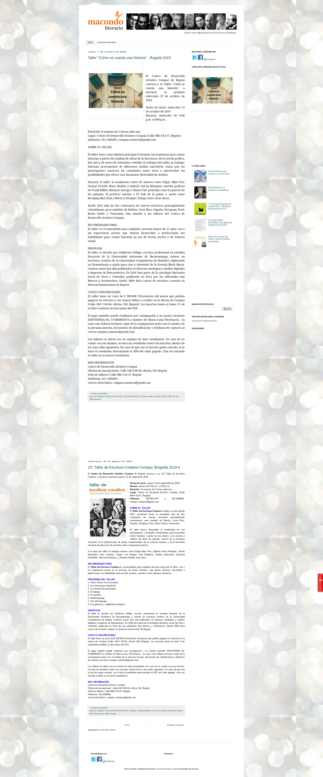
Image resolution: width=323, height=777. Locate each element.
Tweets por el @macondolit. (204, 321)
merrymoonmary (163, 769)
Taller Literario (95, 399)
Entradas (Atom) (108, 730)
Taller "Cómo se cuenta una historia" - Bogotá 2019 (129, 58)
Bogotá (100, 396)
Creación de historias (113, 396)
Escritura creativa (146, 396)
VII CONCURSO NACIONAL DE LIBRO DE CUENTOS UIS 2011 (220, 222)
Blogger (195, 769)
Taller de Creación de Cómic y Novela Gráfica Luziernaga (219, 239)
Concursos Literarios (106, 42)
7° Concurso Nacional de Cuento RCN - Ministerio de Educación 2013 (219, 206)
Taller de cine (173, 396)
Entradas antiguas (175, 725)
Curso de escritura (159, 711)
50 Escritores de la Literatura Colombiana (218, 188)
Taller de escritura (96, 714)
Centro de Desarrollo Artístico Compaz (120, 711)
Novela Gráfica (161, 396)
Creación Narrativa (130, 396)
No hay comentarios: (100, 393)
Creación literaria (144, 711)
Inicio (90, 42)
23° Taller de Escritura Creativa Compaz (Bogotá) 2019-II (134, 467)
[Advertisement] (136, 432)
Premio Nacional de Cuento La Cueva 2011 (218, 172)
